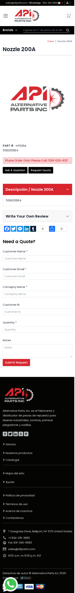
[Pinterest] (26, 434)
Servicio (11, 444)
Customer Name (15, 251)
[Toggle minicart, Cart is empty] (68, 15)
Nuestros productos (19, 453)
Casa (50, 41)
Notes (7, 340)
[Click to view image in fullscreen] (37, 98)
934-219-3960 (50, 2)
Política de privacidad (20, 495)
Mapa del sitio (15, 473)
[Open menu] (6, 16)
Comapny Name (15, 287)
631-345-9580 (20, 542)
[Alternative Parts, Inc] (19, 395)
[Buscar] (67, 30)
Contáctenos (15, 518)
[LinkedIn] (15, 434)
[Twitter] (10, 434)
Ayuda (10, 482)
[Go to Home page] (27, 15)
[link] (67, 3)
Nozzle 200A (65, 41)
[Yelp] (21, 434)
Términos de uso (17, 504)
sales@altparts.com (17, 2)
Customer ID (11, 305)
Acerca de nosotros (19, 511)
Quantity (10, 322)
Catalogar (12, 460)
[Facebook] (5, 434)
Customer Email (14, 269)
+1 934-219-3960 (19, 538)
